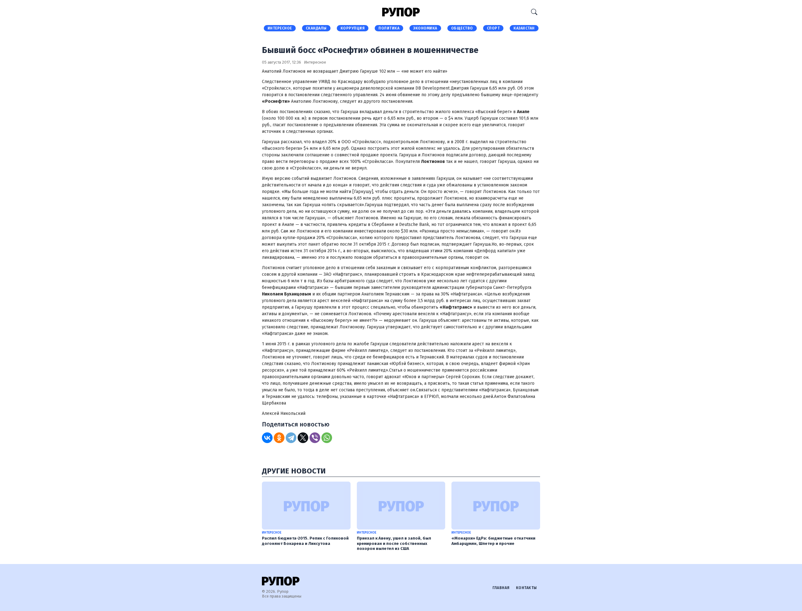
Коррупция (353, 28)
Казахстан (524, 28)
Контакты (526, 588)
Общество (462, 28)
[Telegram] (291, 437)
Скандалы (316, 28)
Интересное (280, 28)
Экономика (425, 28)
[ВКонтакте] (267, 437)
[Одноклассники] (279, 437)
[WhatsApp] (326, 437)
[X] (303, 437)
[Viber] (315, 437)
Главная (501, 588)
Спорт (493, 28)
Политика (388, 28)
